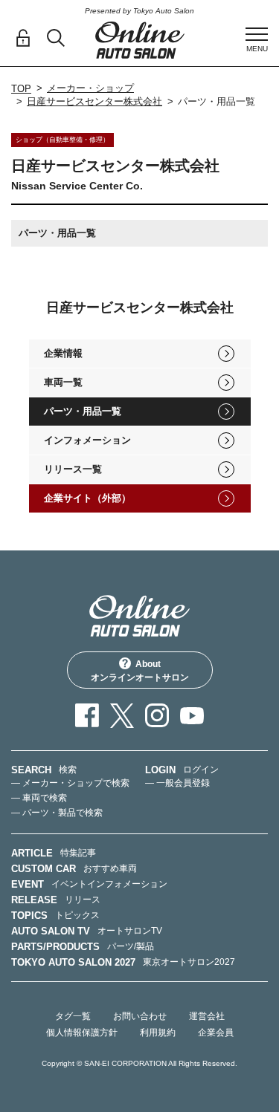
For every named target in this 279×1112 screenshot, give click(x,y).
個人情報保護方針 (82, 1032)
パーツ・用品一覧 (82, 411)
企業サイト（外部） (87, 498)
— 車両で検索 (39, 797)
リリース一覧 (73, 469)
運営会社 (207, 1016)
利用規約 (158, 1032)
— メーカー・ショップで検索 (70, 782)
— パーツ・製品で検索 (57, 812)
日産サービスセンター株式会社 (94, 101)
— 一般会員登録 (177, 782)
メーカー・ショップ (90, 88)
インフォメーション (87, 440)
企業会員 (216, 1032)
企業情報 (63, 353)
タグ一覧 (73, 1016)
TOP (21, 88)
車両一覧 (63, 382)
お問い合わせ (140, 1016)
